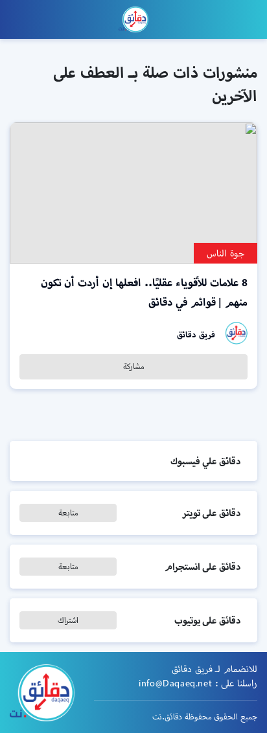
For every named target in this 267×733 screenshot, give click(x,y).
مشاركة (134, 366)
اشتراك (68, 620)
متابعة (68, 512)
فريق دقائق (196, 334)
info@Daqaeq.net (175, 683)
